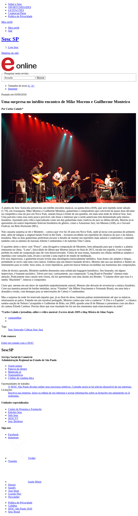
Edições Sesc (15, 412)
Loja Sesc (13, 47)
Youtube (12, 461)
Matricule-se (14, 371)
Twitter (32, 458)
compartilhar (14, 317)
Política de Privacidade (20, 16)
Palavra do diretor (17, 368)
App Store (13, 490)
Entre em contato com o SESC (17, 342)
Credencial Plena (17, 13)
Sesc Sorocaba (16, 329)
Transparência (15, 375)
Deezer (12, 484)
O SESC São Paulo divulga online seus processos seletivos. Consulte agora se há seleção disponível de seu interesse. (70, 386)
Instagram (13, 437)
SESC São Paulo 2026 (20, 508)
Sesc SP (10, 39)
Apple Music (35, 481)
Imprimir (12, 88)
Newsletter (14, 496)
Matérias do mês (10, 53)
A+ (33, 85)
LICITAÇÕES (16, 10)
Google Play (14, 493)
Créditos (12, 505)
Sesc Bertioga (15, 421)
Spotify (12, 487)
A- (29, 85)
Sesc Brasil (14, 511)
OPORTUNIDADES (19, 7)
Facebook (13, 434)
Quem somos (15, 365)
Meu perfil (13, 27)
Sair (10, 30)
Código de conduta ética (21, 378)
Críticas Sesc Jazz (33, 329)
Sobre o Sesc (15, 4)
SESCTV (13, 418)
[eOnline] (19, 70)
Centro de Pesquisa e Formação (25, 409)
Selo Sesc (13, 415)
